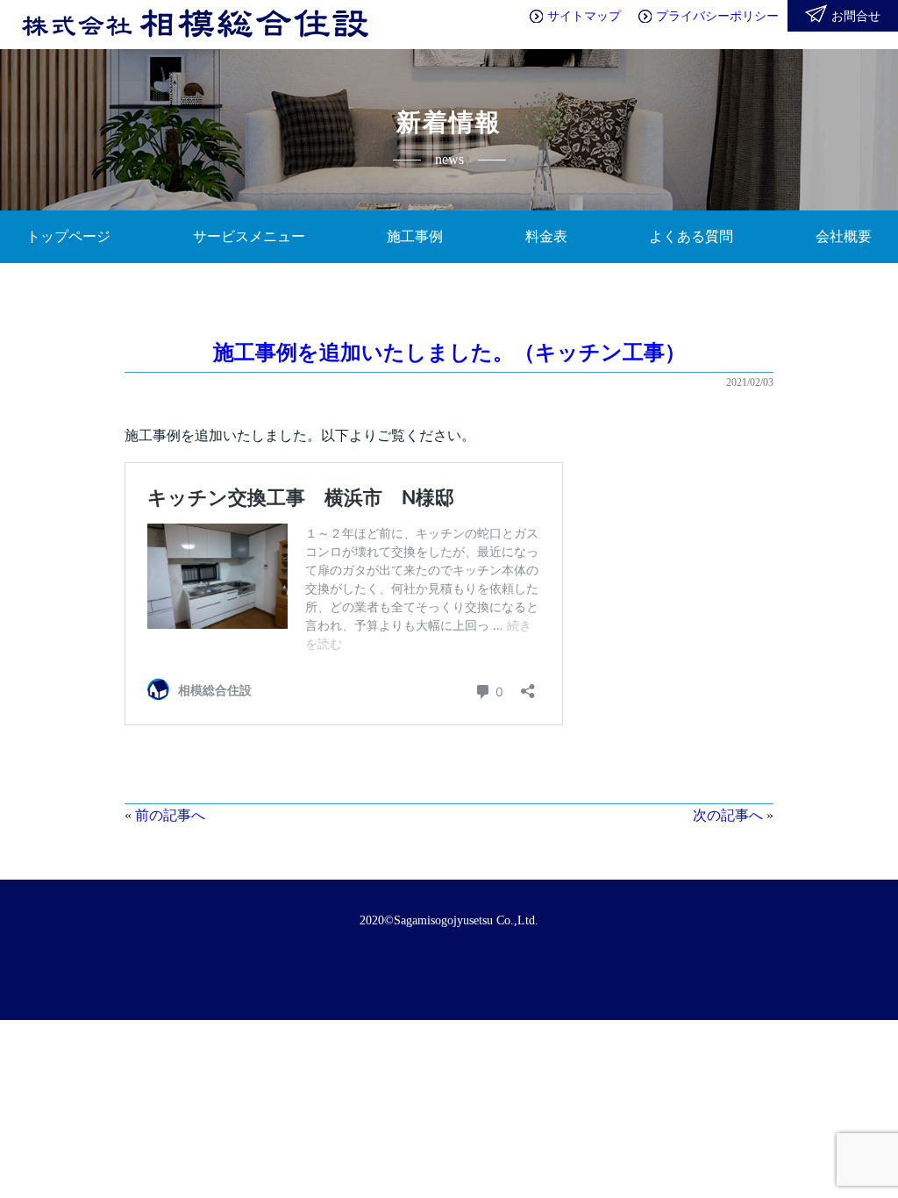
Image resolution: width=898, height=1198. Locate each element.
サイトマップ (584, 16)
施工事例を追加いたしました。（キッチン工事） (449, 352)
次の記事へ (728, 815)
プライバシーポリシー (717, 16)
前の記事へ (170, 815)
